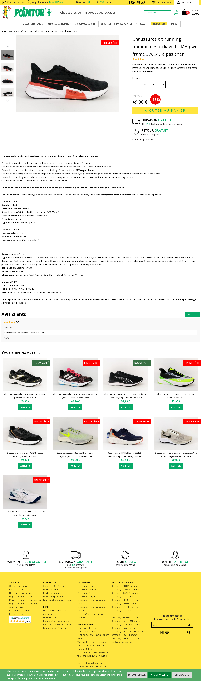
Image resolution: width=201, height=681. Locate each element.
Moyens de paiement (53, 596)
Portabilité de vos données (56, 621)
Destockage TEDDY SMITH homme (127, 631)
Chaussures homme (73, 31)
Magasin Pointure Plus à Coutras (24, 596)
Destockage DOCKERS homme (125, 624)
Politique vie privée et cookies (57, 624)
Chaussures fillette (86, 593)
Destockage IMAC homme (123, 628)
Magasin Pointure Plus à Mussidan (25, 600)
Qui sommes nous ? (18, 586)
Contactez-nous (16, 2)
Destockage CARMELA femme (125, 589)
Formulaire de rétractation (55, 628)
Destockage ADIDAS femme (124, 586)
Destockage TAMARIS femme (124, 607)
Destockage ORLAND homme (125, 638)
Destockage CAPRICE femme (124, 593)
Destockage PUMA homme (124, 634)
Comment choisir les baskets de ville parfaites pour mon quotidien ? (93, 656)
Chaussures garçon (86, 596)
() (28, 621)
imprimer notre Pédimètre (117, 194)
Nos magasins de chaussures (23, 593)
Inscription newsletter (19, 614)
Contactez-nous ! (17, 589)
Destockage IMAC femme (123, 596)
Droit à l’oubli (49, 617)
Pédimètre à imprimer (19, 610)
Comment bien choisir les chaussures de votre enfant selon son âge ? (93, 666)
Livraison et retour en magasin (57, 600)
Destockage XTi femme (122, 610)
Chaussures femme (86, 586)
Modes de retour (51, 593)
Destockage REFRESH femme (125, 600)
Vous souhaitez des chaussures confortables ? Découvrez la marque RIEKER (92, 645)
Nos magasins (164, 2)
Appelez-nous (48, 2)
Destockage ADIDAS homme (124, 617)
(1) (146, 59)
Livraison (94, 2)
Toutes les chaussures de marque (45, 31)
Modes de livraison (52, 589)
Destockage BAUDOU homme (125, 621)
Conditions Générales (53, 586)
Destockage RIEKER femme (124, 603)
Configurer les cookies (121, 642)
